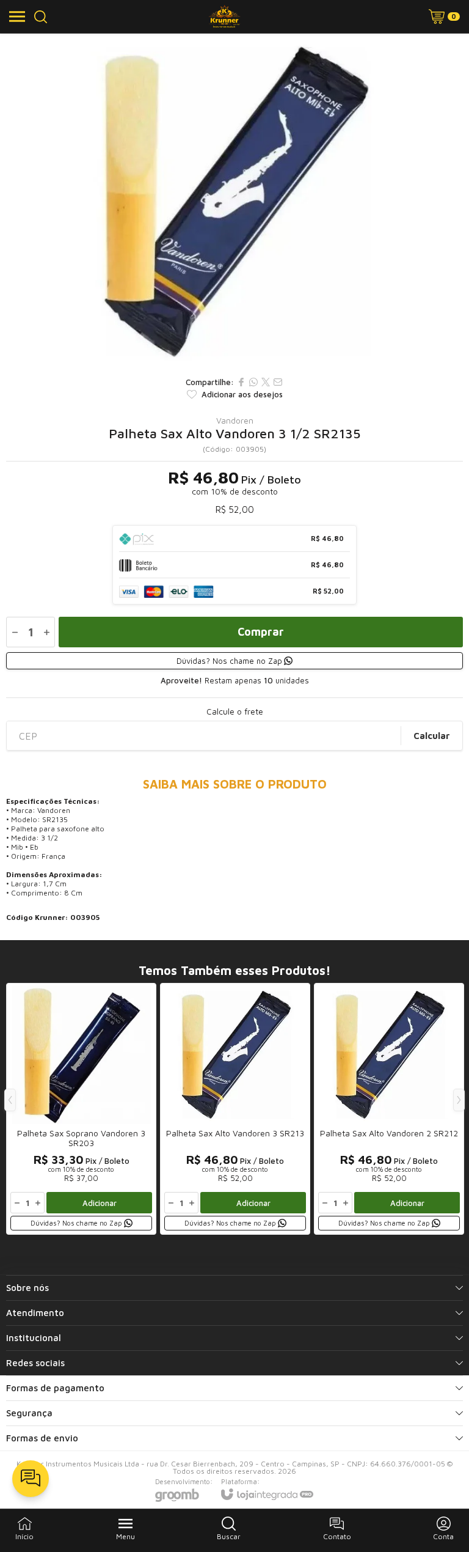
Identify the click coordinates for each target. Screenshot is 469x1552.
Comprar (261, 631)
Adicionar (99, 1203)
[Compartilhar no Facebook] (241, 382)
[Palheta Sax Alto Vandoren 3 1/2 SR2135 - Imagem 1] (234, 202)
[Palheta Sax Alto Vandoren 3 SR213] (235, 1109)
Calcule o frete (234, 711)
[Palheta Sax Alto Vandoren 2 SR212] (389, 1109)
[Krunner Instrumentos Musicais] (224, 16)
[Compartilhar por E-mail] (278, 382)
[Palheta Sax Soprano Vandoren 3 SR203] (81, 1109)
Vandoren (234, 420)
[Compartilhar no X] (265, 382)
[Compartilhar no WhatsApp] (253, 382)
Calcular (431, 735)
